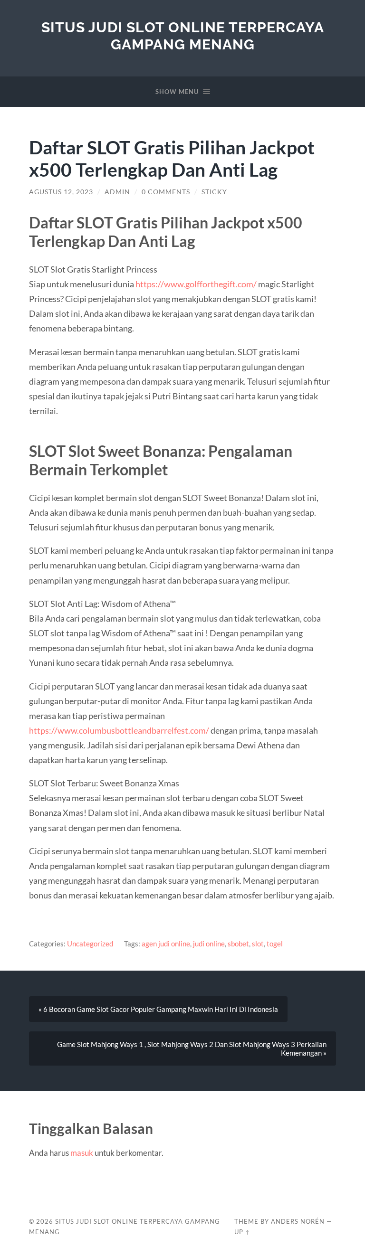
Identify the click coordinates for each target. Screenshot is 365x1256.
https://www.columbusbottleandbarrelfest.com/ (119, 730)
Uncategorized (90, 943)
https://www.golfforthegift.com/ (196, 284)
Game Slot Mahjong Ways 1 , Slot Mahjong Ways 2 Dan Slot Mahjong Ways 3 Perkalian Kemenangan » (192, 1048)
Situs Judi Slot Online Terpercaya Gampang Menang (182, 36)
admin (117, 192)
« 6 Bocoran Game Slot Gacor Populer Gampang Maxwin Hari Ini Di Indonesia (158, 1009)
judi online (209, 943)
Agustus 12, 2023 (61, 192)
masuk (81, 1153)
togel (275, 943)
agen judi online (166, 943)
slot (258, 943)
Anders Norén (298, 1221)
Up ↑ (242, 1232)
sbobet (238, 943)
